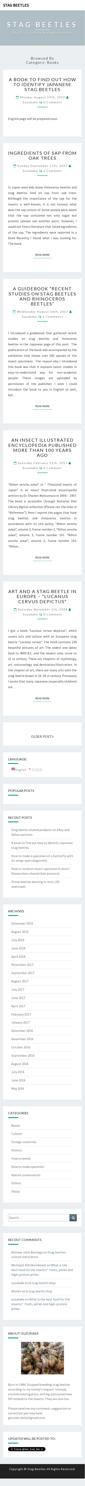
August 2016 (19, 1064)
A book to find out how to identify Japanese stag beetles (42, 84)
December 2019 (22, 923)
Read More (43, 255)
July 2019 (17, 940)
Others (16, 1183)
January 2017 (20, 1022)
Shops (15, 1191)
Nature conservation (25, 1175)
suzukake (30, 102)
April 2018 (18, 956)
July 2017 (17, 989)
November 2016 (22, 1039)
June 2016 (18, 1080)
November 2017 (22, 965)
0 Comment (52, 102)
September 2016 (22, 1055)
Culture (16, 1133)
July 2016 (17, 1072)
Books (15, 1125)
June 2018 (18, 948)
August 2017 (19, 981)
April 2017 (18, 1006)
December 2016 (22, 1031)
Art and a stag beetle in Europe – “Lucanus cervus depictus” (42, 596)
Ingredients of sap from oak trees (42, 155)
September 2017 (22, 973)
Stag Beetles (16, 5)
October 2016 (20, 1047)
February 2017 (21, 1014)
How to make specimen (27, 1167)
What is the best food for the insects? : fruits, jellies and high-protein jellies (42, 1270)
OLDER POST (41, 736)
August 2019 (19, 932)
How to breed (20, 1158)
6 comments (53, 316)
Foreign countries (23, 1142)
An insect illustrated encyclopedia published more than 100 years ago (42, 447)
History (16, 1150)
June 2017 (18, 998)
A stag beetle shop (42, 1283)
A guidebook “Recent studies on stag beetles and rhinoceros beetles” (42, 296)
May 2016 (17, 1088)
